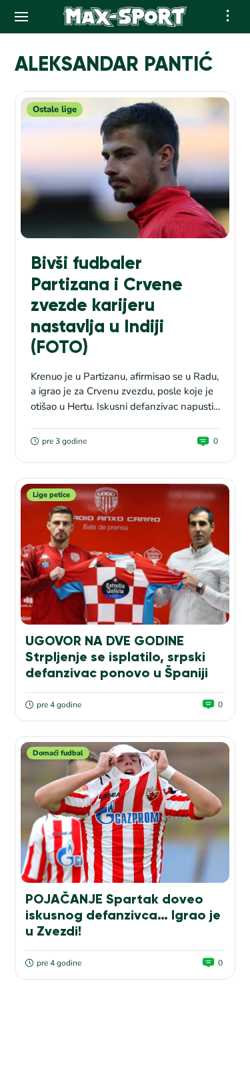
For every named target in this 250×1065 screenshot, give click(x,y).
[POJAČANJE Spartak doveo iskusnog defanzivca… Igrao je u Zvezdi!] (125, 812)
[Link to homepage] (125, 17)
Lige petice (51, 495)
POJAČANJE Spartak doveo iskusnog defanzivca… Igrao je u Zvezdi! (123, 915)
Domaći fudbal (58, 753)
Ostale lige (55, 109)
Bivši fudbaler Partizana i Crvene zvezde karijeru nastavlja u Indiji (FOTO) (107, 305)
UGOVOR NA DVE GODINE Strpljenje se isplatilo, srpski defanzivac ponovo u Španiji (116, 657)
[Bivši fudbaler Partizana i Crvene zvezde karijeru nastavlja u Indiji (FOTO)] (125, 167)
